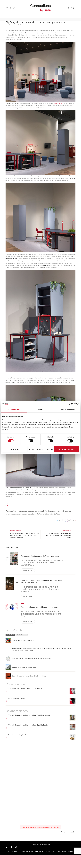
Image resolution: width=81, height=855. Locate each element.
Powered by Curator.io (68, 832)
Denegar (14, 449)
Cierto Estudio (58, 103)
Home (14, 25)
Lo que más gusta (22, 634)
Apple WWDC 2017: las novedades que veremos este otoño (31, 658)
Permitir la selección (41, 449)
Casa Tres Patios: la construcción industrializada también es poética (41, 581)
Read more (27, 570)
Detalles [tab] (40, 409)
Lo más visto (10, 634)
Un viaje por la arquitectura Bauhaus (24, 667)
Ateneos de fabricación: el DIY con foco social (40, 556)
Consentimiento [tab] (14, 409)
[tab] (10, 634)
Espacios (8, 25)
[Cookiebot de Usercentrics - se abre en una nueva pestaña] (70, 403)
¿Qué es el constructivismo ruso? (23, 640)
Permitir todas (66, 449)
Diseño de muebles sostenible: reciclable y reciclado (29, 676)
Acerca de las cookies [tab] (67, 409)
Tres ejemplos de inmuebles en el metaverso (40, 607)
